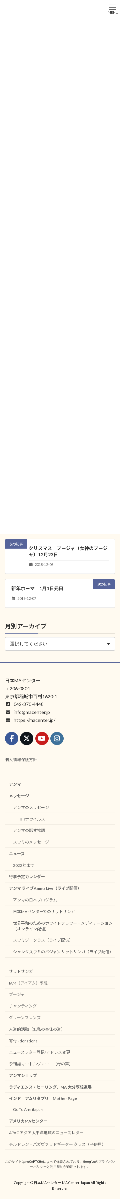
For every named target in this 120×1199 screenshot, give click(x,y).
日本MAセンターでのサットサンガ (44, 911)
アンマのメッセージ (31, 807)
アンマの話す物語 (29, 830)
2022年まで (23, 865)
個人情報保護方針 (21, 759)
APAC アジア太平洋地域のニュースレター (46, 1132)
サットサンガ (21, 971)
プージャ (17, 994)
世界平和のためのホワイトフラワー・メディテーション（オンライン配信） (63, 926)
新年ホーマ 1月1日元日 (37, 588)
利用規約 (56, 1166)
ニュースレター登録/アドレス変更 (39, 1052)
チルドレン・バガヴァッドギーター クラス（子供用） (57, 1144)
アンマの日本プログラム (35, 899)
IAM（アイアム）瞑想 (28, 983)
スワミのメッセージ (31, 842)
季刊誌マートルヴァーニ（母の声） (41, 1063)
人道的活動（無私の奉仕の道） (37, 1029)
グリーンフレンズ (25, 1017)
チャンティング (23, 1005)
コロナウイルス (31, 819)
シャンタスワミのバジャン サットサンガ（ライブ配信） (63, 951)
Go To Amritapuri (28, 1109)
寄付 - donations (23, 1040)
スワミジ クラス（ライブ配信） (43, 940)
